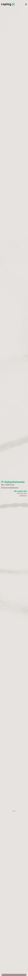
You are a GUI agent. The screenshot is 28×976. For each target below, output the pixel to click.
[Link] (8, 4)
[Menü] (26, 4)
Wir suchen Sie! (20, 493)
